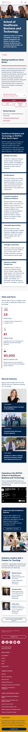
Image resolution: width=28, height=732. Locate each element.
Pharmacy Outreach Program (9, 712)
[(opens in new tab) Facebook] (7, 642)
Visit (7, 103)
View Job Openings (7, 676)
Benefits (4, 674)
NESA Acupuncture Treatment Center (11, 709)
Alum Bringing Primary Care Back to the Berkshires (14, 408)
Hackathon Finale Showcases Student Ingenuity (12, 432)
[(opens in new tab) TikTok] (18, 642)
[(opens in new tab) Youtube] (14, 642)
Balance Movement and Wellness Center (10, 697)
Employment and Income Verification (11, 684)
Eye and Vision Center (7, 704)
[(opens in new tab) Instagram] (10, 642)
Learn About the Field (12, 528)
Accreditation (5, 655)
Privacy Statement (19, 725)
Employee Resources (7, 682)
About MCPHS (6, 652)
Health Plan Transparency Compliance (8, 688)
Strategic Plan (5, 666)
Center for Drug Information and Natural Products (10, 700)
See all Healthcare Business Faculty (14, 619)
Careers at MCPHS (7, 671)
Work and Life (5, 679)
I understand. (14, 729)
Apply (14, 100)
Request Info (20, 104)
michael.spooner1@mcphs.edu (11, 118)
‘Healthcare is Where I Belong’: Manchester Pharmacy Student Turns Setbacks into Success (13, 457)
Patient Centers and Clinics (10, 693)
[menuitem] (21, 2)
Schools (5, 54)
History (3, 658)
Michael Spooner (17, 573)
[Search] (21, 2)
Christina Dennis (16, 589)
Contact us (14, 636)
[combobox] (14, 95)
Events (3, 661)
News (3, 663)
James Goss (15, 604)
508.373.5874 (6, 120)
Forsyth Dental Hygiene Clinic (9, 706)
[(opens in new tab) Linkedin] (3, 642)
